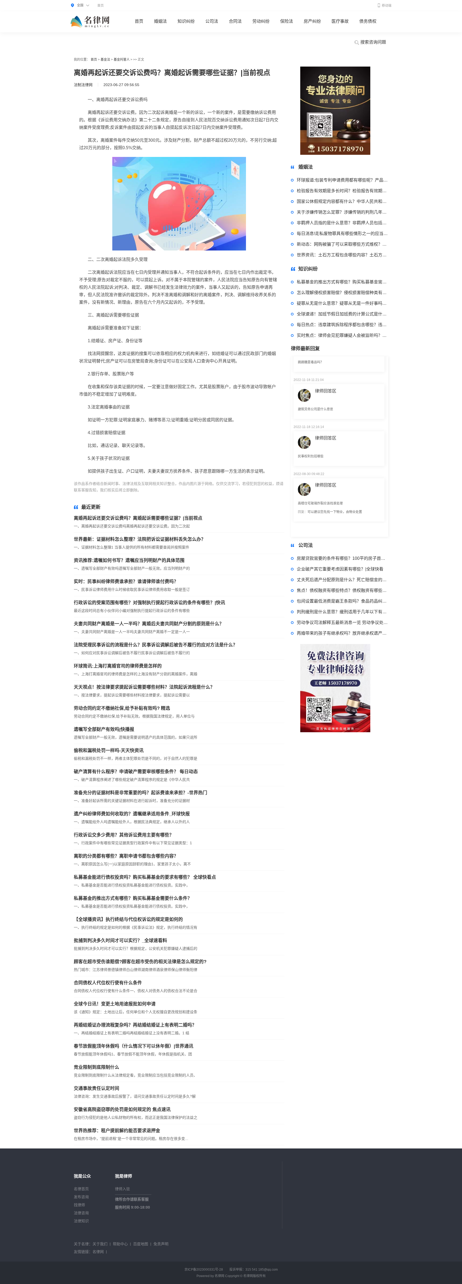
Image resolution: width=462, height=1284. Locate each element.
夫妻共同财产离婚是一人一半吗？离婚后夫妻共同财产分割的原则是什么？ (149, 623)
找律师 (79, 1205)
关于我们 (100, 1244)
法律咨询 (81, 1213)
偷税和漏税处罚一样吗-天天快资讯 (109, 750)
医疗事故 (340, 21)
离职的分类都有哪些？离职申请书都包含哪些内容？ (126, 856)
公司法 (211, 21)
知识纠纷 (186, 21)
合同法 (235, 21)
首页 (100, 5)
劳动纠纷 (261, 21)
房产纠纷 (312, 21)
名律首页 (81, 1189)
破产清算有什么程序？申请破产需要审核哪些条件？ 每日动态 (136, 771)
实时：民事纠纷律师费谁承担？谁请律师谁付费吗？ (126, 581)
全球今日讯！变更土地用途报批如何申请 (115, 1004)
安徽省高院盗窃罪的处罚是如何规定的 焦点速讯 (122, 1109)
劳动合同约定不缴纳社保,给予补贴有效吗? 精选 (122, 708)
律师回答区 (325, 370)
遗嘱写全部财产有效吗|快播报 (104, 729)
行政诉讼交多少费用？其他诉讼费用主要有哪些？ (124, 835)
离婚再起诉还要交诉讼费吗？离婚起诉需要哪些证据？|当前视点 (138, 518)
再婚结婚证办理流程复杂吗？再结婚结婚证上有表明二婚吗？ (135, 1025)
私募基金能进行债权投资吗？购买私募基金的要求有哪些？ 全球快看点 (145, 877)
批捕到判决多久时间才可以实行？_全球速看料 (120, 940)
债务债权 (367, 21)
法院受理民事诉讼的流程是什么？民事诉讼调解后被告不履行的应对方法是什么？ (155, 644)
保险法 (286, 21)
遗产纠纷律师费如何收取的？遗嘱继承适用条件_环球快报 (132, 813)
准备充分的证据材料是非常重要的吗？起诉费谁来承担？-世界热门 (140, 792)
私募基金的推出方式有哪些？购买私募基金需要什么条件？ (133, 898)
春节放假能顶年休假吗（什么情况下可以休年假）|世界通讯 (133, 1046)
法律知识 (81, 1221)
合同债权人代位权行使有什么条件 (108, 982)
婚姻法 (160, 21)
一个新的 (178, 490)
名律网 (98, 1252)
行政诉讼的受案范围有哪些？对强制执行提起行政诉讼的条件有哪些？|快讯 (149, 602)
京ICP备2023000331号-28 (203, 1269)
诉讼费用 (194, 490)
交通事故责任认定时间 (96, 1088)
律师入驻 (122, 1189)
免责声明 (160, 1244)
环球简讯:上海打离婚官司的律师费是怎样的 (118, 666)
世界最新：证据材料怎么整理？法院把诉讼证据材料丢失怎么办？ (140, 539)
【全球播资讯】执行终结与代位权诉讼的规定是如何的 (128, 919)
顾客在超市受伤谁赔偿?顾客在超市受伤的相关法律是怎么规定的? (140, 961)
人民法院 (162, 490)
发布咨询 (81, 1197)
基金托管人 (122, 59)
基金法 (105, 59)
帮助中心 (120, 1244)
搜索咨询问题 (372, 42)
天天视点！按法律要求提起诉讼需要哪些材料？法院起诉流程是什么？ (144, 687)
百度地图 (140, 1244)
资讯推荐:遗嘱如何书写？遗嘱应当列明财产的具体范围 (129, 560)
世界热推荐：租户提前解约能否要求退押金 (117, 1130)
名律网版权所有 (254, 1276)
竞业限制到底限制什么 (96, 1067)
